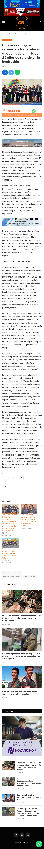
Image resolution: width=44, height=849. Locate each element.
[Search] (40, 22)
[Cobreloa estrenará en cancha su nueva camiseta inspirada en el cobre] (22, 677)
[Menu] (3, 22)
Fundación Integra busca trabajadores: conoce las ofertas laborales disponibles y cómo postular (29, 519)
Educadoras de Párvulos (12, 576)
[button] (39, 844)
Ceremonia (7, 573)
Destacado (7, 40)
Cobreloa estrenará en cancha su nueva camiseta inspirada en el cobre (29, 797)
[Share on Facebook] (5, 72)
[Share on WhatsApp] (17, 72)
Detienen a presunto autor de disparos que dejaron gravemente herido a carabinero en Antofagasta (21, 656)
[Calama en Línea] (22, 22)
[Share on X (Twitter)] (11, 72)
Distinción (17, 573)
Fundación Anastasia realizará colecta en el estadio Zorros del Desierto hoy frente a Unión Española (21, 618)
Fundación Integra (30, 576)
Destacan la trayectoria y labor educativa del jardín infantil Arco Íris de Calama (9, 553)
